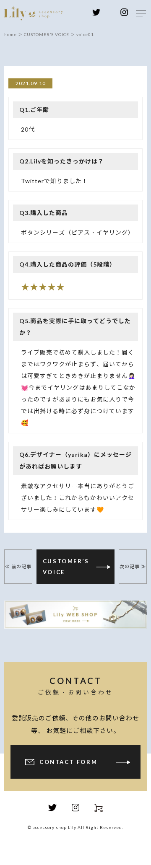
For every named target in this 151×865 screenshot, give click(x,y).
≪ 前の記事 (18, 566)
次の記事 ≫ (133, 566)
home (10, 34)
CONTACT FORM (68, 762)
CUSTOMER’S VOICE (66, 566)
